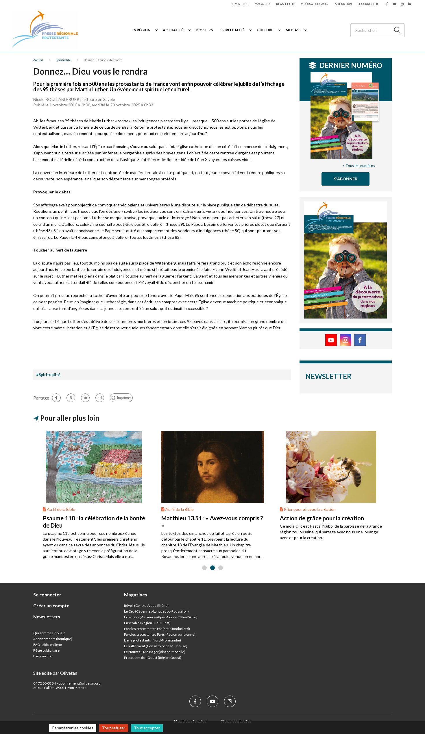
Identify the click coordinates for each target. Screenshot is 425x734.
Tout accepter (147, 727)
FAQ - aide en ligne (47, 644)
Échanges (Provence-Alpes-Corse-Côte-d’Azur (160, 617)
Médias (292, 30)
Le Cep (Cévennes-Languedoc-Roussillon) (156, 611)
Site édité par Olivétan (55, 673)
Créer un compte (51, 605)
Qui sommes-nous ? (48, 633)
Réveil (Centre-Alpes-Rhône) (146, 605)
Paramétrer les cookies (72, 727)
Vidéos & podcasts (314, 3)
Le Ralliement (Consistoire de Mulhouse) (155, 646)
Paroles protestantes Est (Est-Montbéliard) (157, 628)
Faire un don (343, 3)
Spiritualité (232, 30)
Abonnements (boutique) (52, 639)
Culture (265, 30)
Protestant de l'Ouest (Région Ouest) (152, 657)
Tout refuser (113, 727)
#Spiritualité (48, 374)
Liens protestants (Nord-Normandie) (152, 640)
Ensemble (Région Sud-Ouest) (147, 623)
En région (141, 30)
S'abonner (345, 178)
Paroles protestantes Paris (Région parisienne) (159, 634)
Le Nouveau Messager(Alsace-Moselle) (154, 652)
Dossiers (204, 30)
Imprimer (124, 398)
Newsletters (285, 3)
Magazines (262, 3)
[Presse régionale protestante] (45, 30)
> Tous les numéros (358, 165)
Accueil (38, 60)
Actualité (173, 30)
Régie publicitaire (46, 650)
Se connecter (368, 3)
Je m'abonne (240, 3)
